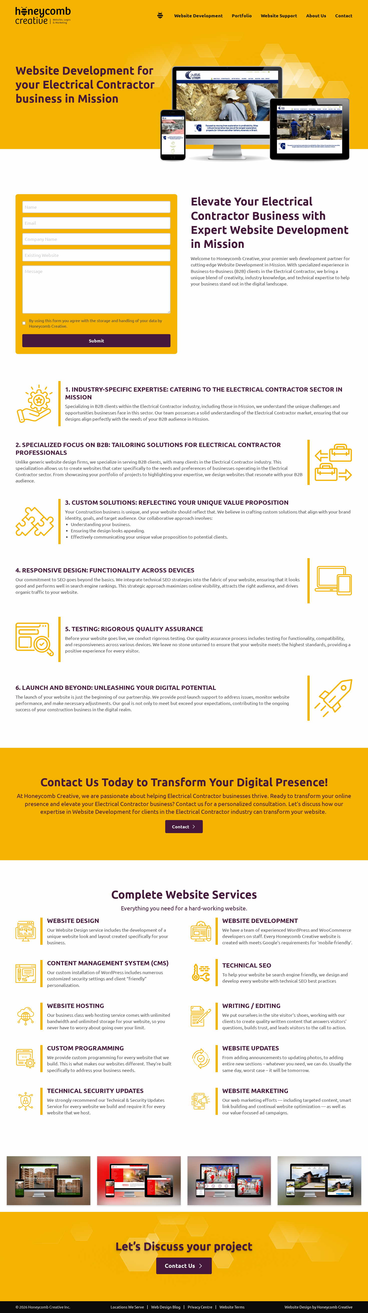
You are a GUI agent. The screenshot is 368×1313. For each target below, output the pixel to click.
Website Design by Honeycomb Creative (318, 1306)
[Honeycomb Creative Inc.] (43, 15)
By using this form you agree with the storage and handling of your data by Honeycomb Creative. (95, 323)
